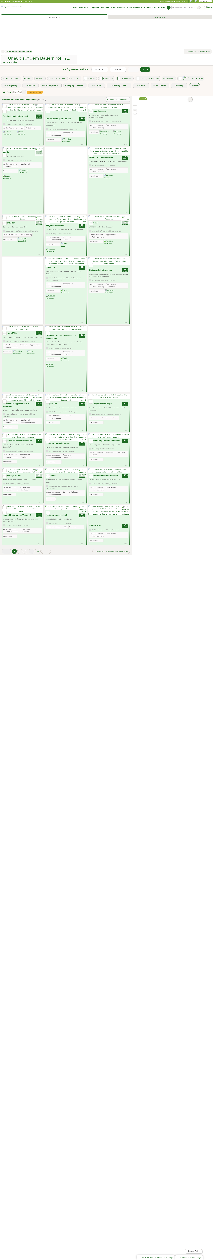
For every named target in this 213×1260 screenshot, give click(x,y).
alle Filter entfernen (35, 92)
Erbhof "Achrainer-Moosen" (101, 157)
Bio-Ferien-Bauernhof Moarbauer (17, 441)
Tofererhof (93, 223)
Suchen (203, 7)
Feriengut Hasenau (97, 111)
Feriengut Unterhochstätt (57, 515)
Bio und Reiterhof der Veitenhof (17, 515)
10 (38, 551)
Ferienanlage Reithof (12, 475)
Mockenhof (51, 475)
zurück (143, 99)
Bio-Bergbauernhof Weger (100, 404)
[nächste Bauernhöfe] (46, 551)
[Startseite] (2, 51)
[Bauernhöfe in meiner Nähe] (135, 112)
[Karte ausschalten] (190, 99)
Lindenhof (50, 267)
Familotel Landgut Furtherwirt (16, 116)
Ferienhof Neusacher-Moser (58, 443)
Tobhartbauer (95, 525)
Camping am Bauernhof (149, 79)
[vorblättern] (124, 106)
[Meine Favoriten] (168, 7)
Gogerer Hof (51, 404)
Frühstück (91, 79)
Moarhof (6, 152)
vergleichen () (190, 1258)
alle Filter (195, 86)
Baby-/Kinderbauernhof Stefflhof (103, 475)
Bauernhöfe (54, 17)
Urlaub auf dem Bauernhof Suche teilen (112, 551)
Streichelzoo (126, 79)
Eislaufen (17, 92)
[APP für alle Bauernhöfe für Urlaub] (209, 7)
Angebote (95, 7)
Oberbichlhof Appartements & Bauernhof (16, 405)
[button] (6, 551)
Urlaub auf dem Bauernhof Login (171, 1)
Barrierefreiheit (194, 1251)
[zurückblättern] (7, 109)
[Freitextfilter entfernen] (198, 7)
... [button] (31, 551)
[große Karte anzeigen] (135, 107)
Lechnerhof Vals (10, 333)
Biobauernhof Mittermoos (100, 270)
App (154, 7)
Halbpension (108, 79)
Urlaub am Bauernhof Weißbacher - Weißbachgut (61, 337)
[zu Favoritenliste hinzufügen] (4, 106)
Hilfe (185, 1)
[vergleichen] (4, 111)
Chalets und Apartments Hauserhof (104, 441)
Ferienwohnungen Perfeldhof (58, 119)
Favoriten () (157, 1258)
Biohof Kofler (9, 223)
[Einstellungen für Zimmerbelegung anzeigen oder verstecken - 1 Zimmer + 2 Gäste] (133, 69)
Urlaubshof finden (81, 7)
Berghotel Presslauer (55, 225)
